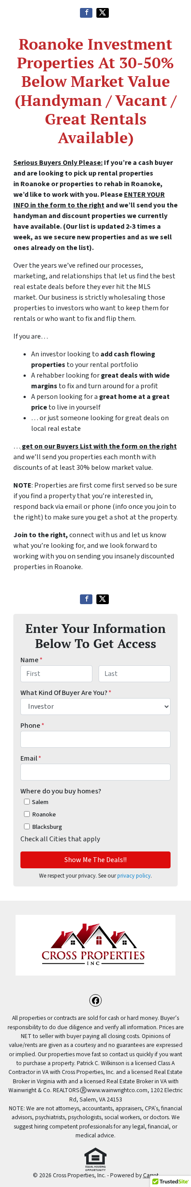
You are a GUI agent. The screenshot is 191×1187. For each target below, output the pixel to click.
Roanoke (44, 814)
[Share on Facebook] (86, 13)
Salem (40, 802)
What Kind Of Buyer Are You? (65, 693)
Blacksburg (47, 827)
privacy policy (134, 876)
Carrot (151, 1175)
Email (30, 758)
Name (31, 660)
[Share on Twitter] (102, 13)
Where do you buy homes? (60, 791)
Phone (32, 725)
